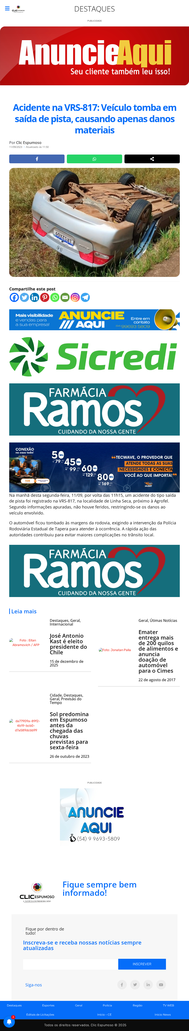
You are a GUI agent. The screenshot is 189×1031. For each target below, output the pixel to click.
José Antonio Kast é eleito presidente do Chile (68, 644)
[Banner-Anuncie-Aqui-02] (94, 319)
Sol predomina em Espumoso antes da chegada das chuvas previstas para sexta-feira (69, 730)
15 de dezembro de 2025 (66, 663)
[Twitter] (24, 297)
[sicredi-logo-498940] (93, 356)
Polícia (107, 1005)
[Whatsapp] (54, 297)
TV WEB (168, 1005)
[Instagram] (75, 297)
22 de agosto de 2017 (157, 679)
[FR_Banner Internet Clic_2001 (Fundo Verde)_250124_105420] (94, 409)
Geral (78, 1005)
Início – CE (104, 1014)
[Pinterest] (44, 297)
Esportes (48, 1005)
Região (137, 1005)
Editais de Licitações (40, 1014)
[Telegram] (85, 297)
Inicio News (163, 1014)
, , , (66, 699)
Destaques (94, 9)
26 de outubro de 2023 (69, 756)
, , (65, 622)
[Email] (65, 297)
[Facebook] (14, 297)
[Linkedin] (34, 297)
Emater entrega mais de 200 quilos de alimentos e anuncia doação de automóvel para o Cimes (158, 651)
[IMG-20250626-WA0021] (94, 467)
